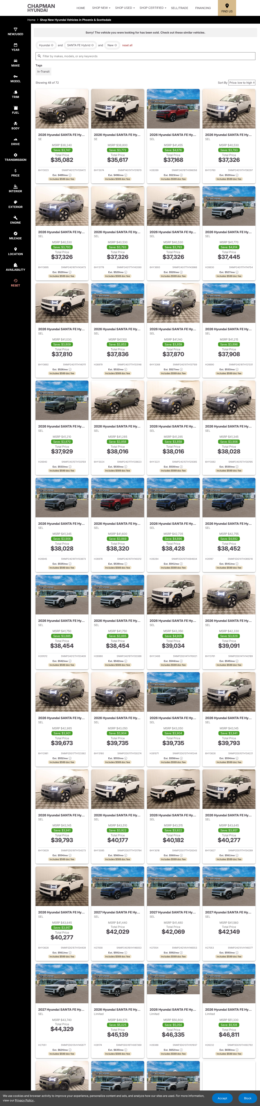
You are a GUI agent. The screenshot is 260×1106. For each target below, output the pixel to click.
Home (81, 8)
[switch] (43, 71)
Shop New (100, 7)
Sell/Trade (179, 8)
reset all (127, 45)
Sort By (222, 82)
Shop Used (123, 7)
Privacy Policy (24, 1100)
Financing (203, 8)
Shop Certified (152, 7)
